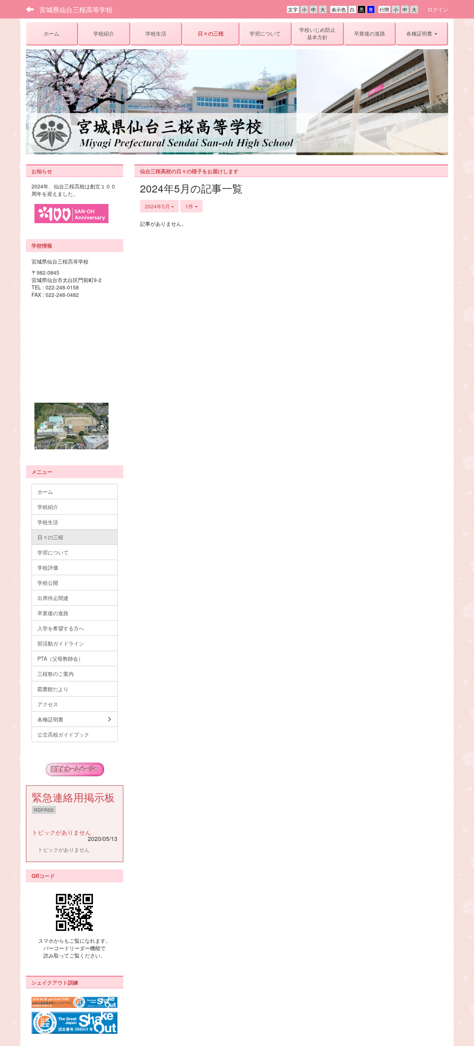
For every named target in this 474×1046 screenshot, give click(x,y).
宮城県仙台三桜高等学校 (76, 9)
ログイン (437, 9)
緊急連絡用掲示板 (73, 796)
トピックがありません (61, 832)
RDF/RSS (44, 810)
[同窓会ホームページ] (74, 769)
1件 (190, 206)
